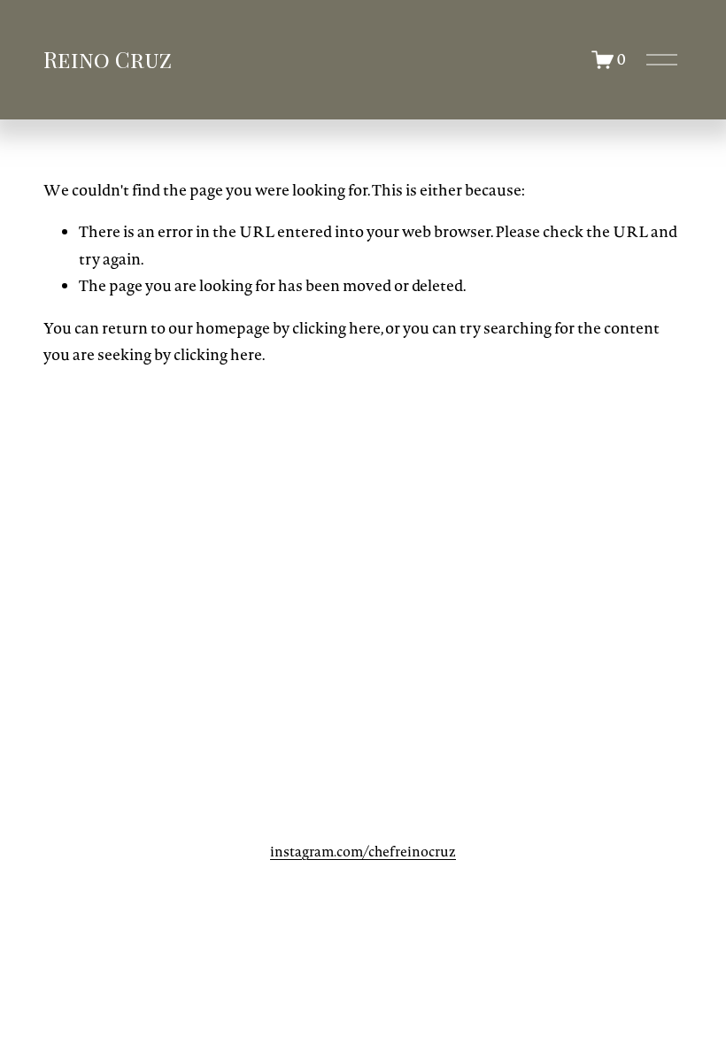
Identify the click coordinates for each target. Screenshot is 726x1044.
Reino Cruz (107, 58)
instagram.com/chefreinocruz (363, 851)
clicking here (336, 328)
